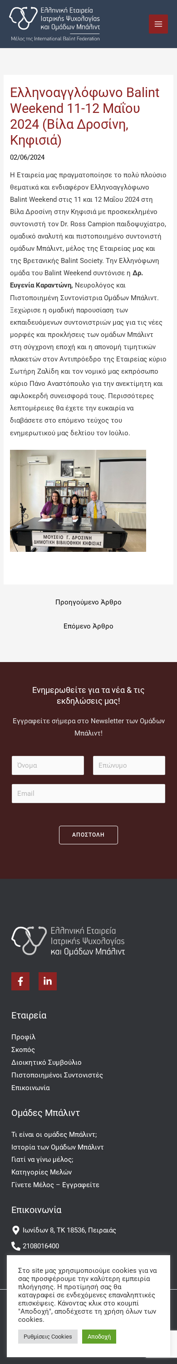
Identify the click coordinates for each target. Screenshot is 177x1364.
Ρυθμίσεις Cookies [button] (48, 1336)
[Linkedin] (48, 981)
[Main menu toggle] (158, 24)
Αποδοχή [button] (99, 1336)
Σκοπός (23, 1050)
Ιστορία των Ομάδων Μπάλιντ (57, 1147)
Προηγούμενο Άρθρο (88, 602)
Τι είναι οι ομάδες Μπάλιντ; (54, 1134)
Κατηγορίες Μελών (41, 1172)
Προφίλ (23, 1037)
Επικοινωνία (30, 1088)
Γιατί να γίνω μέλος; (42, 1159)
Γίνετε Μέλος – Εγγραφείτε (55, 1185)
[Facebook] (20, 981)
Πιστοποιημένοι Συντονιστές (57, 1075)
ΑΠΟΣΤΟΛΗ (88, 835)
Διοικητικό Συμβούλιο (46, 1062)
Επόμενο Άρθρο (88, 626)
